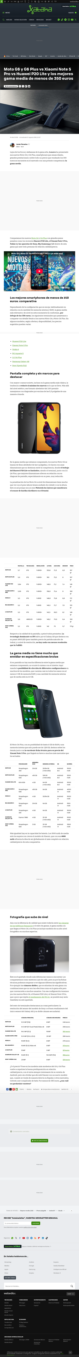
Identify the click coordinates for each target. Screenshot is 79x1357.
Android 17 (52, 1210)
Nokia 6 (15, 349)
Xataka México (8, 1340)
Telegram (65, 19)
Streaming (7, 1262)
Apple (6, 1269)
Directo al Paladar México (54, 1340)
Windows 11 (57, 1273)
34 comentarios (12, 86)
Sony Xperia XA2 (19, 365)
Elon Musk (32, 56)
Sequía (40, 56)
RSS (35, 1237)
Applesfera (7, 1308)
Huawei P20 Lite (19, 341)
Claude (60, 1210)
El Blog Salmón (23, 1322)
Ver (40, 1141)
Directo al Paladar (54, 1303)
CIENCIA (31, 20)
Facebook (20, 86)
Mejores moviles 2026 (27, 1210)
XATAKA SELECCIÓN (20, 20)
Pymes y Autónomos (22, 1325)
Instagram (69, 19)
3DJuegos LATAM (24, 1340)
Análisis (31, 1262)
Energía (31, 1266)
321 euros (66, 1050)
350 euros (66, 1031)
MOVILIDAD (40, 20)
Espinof (36, 1305)
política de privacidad (30, 1227)
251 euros (66, 1045)
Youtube (72, 19)
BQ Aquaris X (18, 353)
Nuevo (71, 13)
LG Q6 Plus (17, 357)
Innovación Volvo (43, 25)
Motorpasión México (67, 1340)
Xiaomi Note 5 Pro (20, 345)
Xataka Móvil (8, 1305)
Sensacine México (39, 1340)
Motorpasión (67, 1303)
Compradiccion (9, 1328)
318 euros (66, 1055)
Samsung (32, 1269)
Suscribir (35, 1223)
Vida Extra (22, 1305)
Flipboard (26, 86)
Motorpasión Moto (68, 1305)
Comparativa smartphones (51, 1089)
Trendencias (8, 1322)
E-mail (29, 86)
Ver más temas (10, 1278)
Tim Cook (15, 56)
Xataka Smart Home (8, 1311)
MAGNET (48, 20)
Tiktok (62, 19)
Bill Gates (23, 56)
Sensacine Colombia (37, 1343)
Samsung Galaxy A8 (20, 361)
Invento (52, 56)
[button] (23, 144)
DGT (46, 56)
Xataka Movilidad (58, 1266)
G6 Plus (43, 238)
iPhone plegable (41, 1210)
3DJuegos (22, 1303)
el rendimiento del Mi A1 (39, 997)
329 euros (66, 1060)
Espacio (55, 1262)
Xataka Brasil (8, 1342)
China (8, 56)
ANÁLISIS (9, 20)
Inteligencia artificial (59, 1269)
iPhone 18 (72, 56)
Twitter (75, 19)
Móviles (29, 1089)
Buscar (72, 1286)
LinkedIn (42, 1237)
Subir (69, 1294)
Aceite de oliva (62, 56)
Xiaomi (37, 1089)
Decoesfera (7, 1325)
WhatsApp (59, 19)
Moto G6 (35, 238)
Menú (7, 13)
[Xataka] (1, 1)
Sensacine (37, 1303)
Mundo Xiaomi (8, 1315)
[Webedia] (10, 1293)
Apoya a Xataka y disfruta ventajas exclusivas (36, 1246)
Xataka (39, 9)
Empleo (31, 1273)
